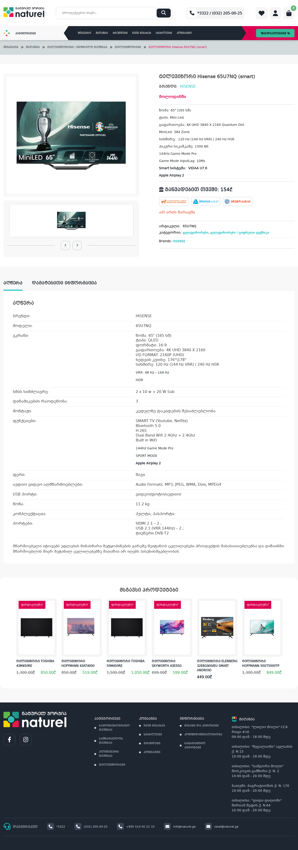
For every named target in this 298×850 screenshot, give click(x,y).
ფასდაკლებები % (275, 33)
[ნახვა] (233, 620)
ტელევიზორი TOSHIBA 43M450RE (35, 663)
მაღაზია (102, 33)
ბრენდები (120, 33)
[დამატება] (53, 606)
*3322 (60, 827)
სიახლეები (164, 33)
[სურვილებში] (53, 620)
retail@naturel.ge (226, 827)
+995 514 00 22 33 (140, 827)
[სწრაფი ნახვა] (52, 649)
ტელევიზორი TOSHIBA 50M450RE (126, 663)
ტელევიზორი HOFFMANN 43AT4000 (78, 663)
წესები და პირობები (201, 726)
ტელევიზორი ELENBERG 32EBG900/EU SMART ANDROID (217, 666)
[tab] (17, 283)
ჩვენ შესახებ (141, 33)
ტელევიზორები (128, 47)
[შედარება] (53, 635)
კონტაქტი (184, 33)
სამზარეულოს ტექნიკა (111, 741)
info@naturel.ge (184, 827)
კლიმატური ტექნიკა (109, 754)
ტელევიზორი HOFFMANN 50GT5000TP (260, 663)
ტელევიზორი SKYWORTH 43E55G (167, 663)
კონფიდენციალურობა (203, 735)
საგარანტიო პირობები (194, 745)
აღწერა (13, 283)
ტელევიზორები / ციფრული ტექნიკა (77, 47)
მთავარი (84, 33)
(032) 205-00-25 (96, 827)
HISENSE (188, 86)
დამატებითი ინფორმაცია (64, 283)
